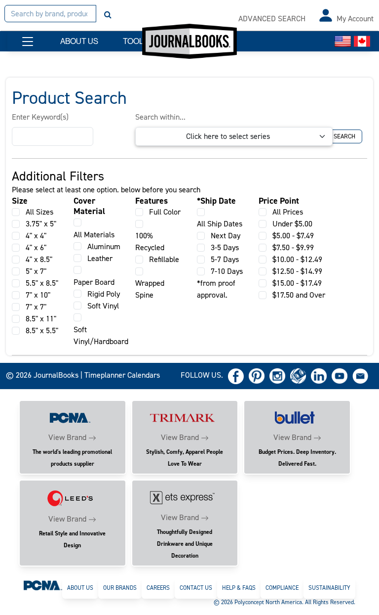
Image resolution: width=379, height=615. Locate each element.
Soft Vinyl (103, 306)
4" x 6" (36, 247)
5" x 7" (36, 271)
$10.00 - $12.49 (297, 259)
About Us (80, 588)
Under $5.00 (292, 224)
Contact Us (196, 588)
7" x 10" (38, 295)
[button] (27, 41)
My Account (355, 18)
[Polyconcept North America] (43, 585)
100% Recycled (149, 241)
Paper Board (94, 282)
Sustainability (329, 588)
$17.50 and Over (298, 295)
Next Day (225, 235)
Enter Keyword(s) (40, 117)
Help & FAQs (239, 588)
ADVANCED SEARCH (271, 18)
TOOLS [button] (136, 41)
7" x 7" (36, 307)
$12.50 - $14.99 (297, 271)
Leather (100, 258)
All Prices (287, 212)
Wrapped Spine (149, 289)
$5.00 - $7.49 (293, 235)
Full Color (165, 212)
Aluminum (103, 246)
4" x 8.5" (39, 259)
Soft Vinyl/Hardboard (101, 335)
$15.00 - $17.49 (297, 283)
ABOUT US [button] (79, 41)
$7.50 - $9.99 (293, 247)
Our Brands (120, 588)
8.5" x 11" (41, 318)
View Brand (67, 437)
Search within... (160, 117)
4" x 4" (36, 235)
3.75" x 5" (41, 224)
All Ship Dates (219, 224)
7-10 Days (227, 271)
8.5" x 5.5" (42, 330)
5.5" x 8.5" (42, 283)
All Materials (94, 234)
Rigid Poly (103, 294)
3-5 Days (225, 247)
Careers (158, 588)
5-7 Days (225, 259)
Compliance (282, 588)
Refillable (164, 259)
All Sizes (39, 212)
